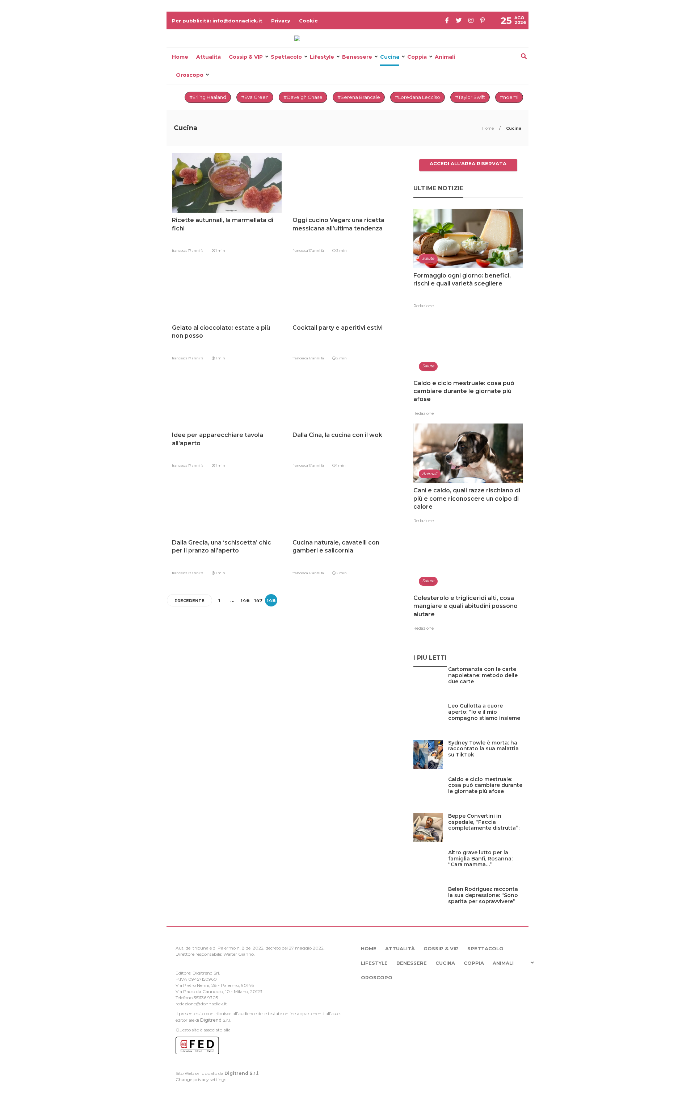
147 (258, 600)
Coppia (417, 57)
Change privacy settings (201, 1079)
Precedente (189, 600)
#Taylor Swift (470, 97)
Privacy (280, 21)
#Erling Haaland (207, 97)
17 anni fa (195, 251)
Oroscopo (189, 75)
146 (245, 600)
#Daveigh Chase (303, 97)
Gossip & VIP (246, 57)
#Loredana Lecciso (417, 97)
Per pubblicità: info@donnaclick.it (217, 21)
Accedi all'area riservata (468, 163)
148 (271, 600)
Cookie (308, 21)
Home (180, 57)
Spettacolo (286, 57)
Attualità (208, 57)
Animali (445, 57)
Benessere (357, 57)
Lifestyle (322, 57)
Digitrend (211, 1020)
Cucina (389, 57)
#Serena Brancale (358, 97)
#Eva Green (255, 97)
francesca (180, 251)
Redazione (423, 305)
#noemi (509, 97)
